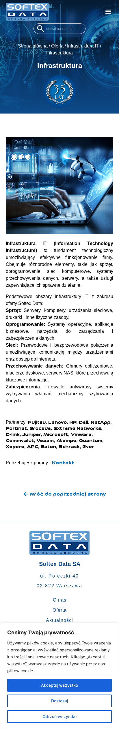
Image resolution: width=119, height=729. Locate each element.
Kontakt (63, 462)
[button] (108, 12)
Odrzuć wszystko (59, 716)
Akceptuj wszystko (59, 685)
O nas (59, 600)
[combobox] (59, 28)
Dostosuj (59, 700)
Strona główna (33, 45)
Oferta (57, 45)
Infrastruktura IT (83, 45)
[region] (59, 676)
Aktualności (59, 620)
